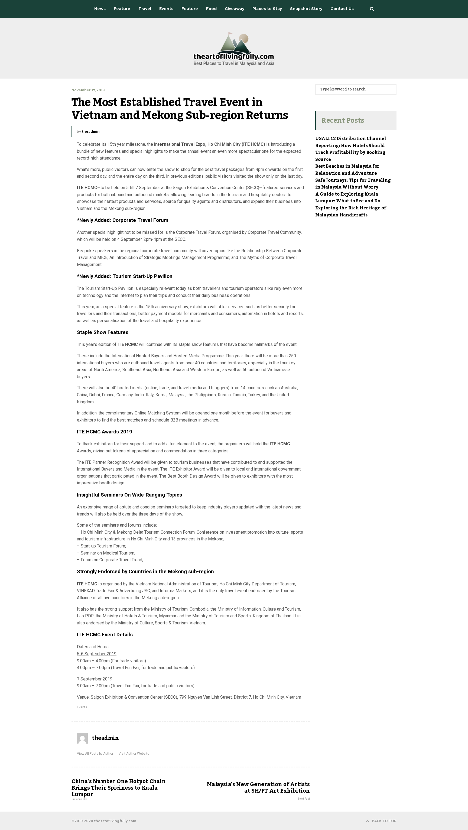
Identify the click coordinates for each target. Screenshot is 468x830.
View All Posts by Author (95, 754)
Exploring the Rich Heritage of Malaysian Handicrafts (350, 211)
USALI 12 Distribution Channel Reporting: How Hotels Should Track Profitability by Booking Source (350, 149)
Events (82, 707)
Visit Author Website (134, 754)
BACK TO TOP (384, 821)
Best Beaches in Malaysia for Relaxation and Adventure (347, 170)
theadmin (91, 131)
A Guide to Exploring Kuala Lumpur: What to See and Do (347, 198)
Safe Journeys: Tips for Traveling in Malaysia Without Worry (353, 184)
